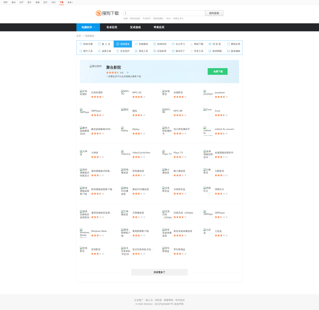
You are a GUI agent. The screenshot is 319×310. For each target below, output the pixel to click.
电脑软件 (87, 27)
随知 (134, 110)
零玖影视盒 (179, 249)
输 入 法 (106, 44)
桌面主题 (106, 51)
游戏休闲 (161, 44)
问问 (53, 2)
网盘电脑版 (158, 18)
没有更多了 (159, 272)
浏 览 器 (217, 44)
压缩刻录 (161, 51)
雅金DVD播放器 (140, 189)
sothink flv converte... (226, 129)
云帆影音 (219, 171)
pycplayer (220, 92)
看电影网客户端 (140, 231)
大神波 (94, 152)
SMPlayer (96, 110)
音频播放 (143, 44)
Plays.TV (178, 152)
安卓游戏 (135, 27)
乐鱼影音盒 (179, 189)
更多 (70, 2)
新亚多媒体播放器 (183, 231)
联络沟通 (88, 44)
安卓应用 (111, 27)
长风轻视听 (97, 92)
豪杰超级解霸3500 (100, 129)
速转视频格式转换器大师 (103, 171)
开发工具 (198, 51)
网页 (6, 2)
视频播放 (125, 44)
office (168, 18)
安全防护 (125, 51)
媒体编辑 (235, 51)
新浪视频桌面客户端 (101, 189)
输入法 (149, 300)
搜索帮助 (168, 300)
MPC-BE (178, 110)
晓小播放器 (179, 171)
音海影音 (96, 249)
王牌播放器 (138, 212)
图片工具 (88, 51)
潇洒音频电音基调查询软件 (103, 212)
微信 (14, 2)
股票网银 (217, 51)
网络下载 (198, 44)
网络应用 (235, 44)
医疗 (46, 2)
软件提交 (180, 300)
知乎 (22, 2)
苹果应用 (159, 27)
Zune (217, 110)
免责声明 (178, 304)
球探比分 (219, 189)
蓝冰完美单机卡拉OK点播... (144, 249)
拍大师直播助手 (182, 129)
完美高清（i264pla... (184, 212)
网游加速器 (135, 18)
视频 (38, 2)
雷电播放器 (138, 171)
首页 (78, 35)
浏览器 (158, 300)
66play (135, 129)
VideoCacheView (141, 152)
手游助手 (147, 18)
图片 (30, 2)
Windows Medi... (99, 231)
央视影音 (178, 92)
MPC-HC (137, 92)
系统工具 (143, 51)
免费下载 (218, 71)
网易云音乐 (178, 18)
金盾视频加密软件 (224, 152)
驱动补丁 (180, 51)
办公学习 (180, 44)
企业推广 (139, 300)
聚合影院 (113, 67)
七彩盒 (218, 231)
